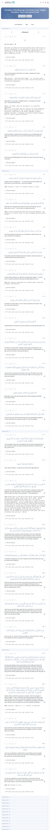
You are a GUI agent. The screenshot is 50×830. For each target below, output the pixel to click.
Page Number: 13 (6, 818)
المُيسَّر (9, 60)
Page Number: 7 (6, 800)
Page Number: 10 (6, 809)
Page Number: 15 (6, 824)
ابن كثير (20, 60)
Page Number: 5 (6, 650)
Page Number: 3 (6, 171)
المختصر (13, 60)
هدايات (32, 60)
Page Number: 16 (6, 826)
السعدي (16, 60)
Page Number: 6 (6, 797)
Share (28, 16)
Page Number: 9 (6, 806)
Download (21, 16)
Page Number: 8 (6, 803)
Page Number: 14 (6, 821)
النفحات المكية (27, 60)
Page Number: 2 (6, 28)
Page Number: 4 (6, 431)
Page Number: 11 (6, 812)
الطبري (23, 60)
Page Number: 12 (6, 815)
